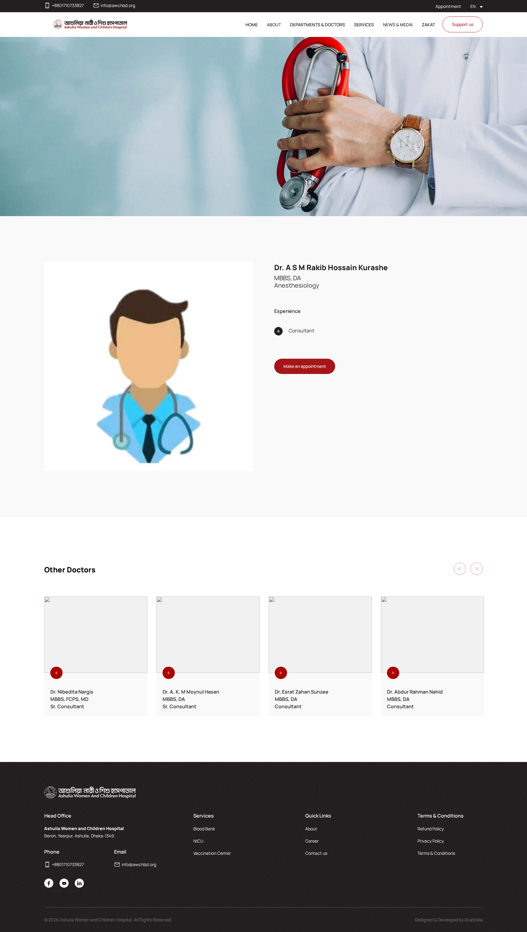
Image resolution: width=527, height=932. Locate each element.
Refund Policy (431, 829)
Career (312, 841)
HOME (252, 24)
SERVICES (364, 24)
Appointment (448, 6)
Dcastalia (473, 920)
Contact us (316, 853)
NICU (198, 841)
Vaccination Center (212, 853)
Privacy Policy (431, 841)
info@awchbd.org (118, 5)
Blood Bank (204, 829)
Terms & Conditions (436, 853)
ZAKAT (428, 24)
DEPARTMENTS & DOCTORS (317, 24)
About (311, 829)
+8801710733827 (68, 5)
